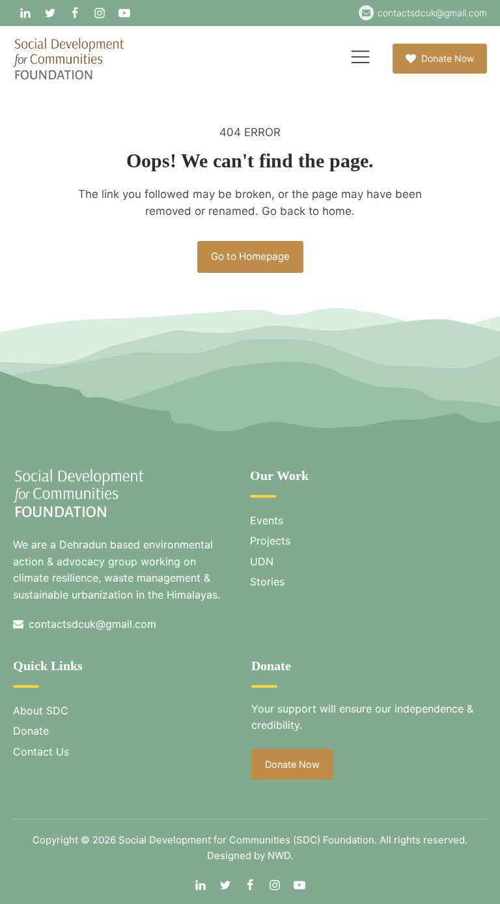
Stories (267, 581)
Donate (31, 730)
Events (266, 520)
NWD (279, 855)
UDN (261, 561)
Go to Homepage (250, 256)
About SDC (40, 710)
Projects (270, 540)
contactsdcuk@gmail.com (432, 12)
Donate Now (292, 764)
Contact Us (41, 751)
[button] (440, 59)
